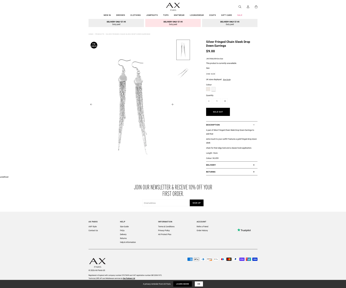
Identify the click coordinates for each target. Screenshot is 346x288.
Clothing (135, 15)
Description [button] (213, 124)
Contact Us (93, 230)
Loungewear (197, 15)
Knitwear (179, 15)
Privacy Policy (164, 230)
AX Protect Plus (164, 234)
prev (91, 104)
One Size (210, 74)
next (172, 104)
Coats (212, 15)
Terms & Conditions (166, 226)
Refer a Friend (202, 226)
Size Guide (226, 79)
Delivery (123, 234)
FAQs (122, 230)
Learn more (182, 284)
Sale (239, 15)
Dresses (120, 15)
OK (198, 284)
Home (91, 34)
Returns (123, 238)
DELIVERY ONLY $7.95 (116, 23)
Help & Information (128, 242)
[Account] (245, 7)
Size (207, 68)
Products (99, 34)
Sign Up (197, 203)
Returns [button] (211, 171)
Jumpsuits (152, 15)
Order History (202, 230)
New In (107, 15)
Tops (166, 15)
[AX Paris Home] (173, 7)
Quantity (209, 95)
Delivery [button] (211, 165)
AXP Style (93, 226)
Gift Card (226, 15)
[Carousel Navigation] (132, 104)
